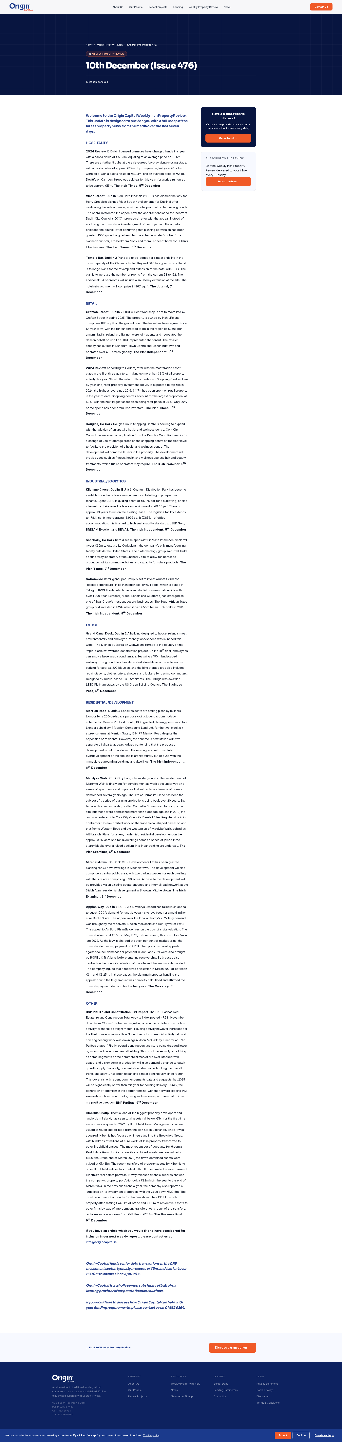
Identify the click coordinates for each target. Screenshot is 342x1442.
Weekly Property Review (203, 7)
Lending (178, 7)
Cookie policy (151, 1435)
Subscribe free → (228, 181)
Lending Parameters (226, 1390)
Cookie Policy (264, 1390)
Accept (283, 1435)
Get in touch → (228, 138)
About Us (117, 7)
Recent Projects (158, 7)
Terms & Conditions (268, 1402)
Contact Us (321, 6)
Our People (136, 7)
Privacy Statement (267, 1383)
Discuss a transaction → (232, 1347)
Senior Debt (221, 1383)
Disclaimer (262, 1396)
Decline (301, 1435)
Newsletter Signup (182, 1396)
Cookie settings (324, 1435)
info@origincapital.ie (101, 1242)
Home (89, 44)
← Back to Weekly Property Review (108, 1347)
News (227, 7)
